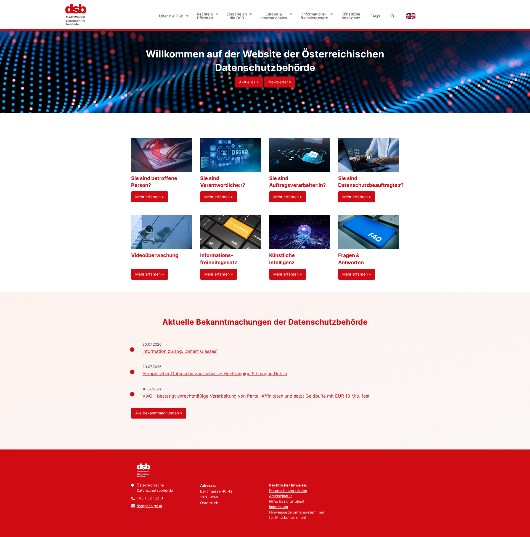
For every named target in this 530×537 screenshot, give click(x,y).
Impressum (278, 506)
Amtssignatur (280, 496)
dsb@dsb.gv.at (149, 506)
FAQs (375, 16)
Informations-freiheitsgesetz (314, 16)
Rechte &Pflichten (205, 16)
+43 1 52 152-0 (150, 498)
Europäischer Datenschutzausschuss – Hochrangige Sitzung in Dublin (214, 373)
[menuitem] (173, 16)
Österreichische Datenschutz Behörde (75, 15)
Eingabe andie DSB (237, 16)
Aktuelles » (249, 82)
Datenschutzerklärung (288, 490)
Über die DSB (171, 16)
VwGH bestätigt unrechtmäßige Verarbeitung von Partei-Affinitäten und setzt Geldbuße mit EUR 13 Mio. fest (256, 396)
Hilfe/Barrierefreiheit (286, 501)
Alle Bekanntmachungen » (158, 413)
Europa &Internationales (273, 16)
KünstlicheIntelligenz (350, 16)
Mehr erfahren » (149, 196)
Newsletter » (279, 82)
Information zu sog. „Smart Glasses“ (180, 351)
